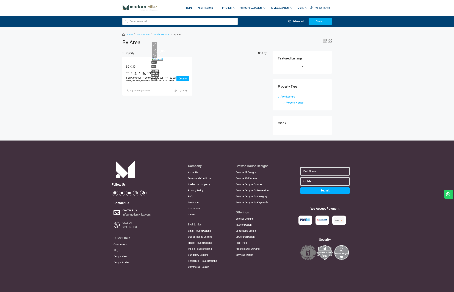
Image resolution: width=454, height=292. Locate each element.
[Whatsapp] (448, 194)
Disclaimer (193, 202)
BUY (154, 62)
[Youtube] (129, 193)
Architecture (143, 34)
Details (182, 78)
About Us (193, 172)
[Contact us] (117, 212)
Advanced (298, 21)
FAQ (190, 196)
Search (320, 21)
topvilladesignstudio (140, 90)
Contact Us (194, 208)
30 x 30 (130, 66)
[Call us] (117, 225)
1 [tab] (304, 68)
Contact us (130, 210)
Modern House (161, 34)
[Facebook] (115, 193)
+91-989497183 (322, 8)
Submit (325, 190)
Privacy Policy (195, 190)
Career (191, 214)
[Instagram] (136, 193)
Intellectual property (199, 184)
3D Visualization (280, 8)
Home (189, 8)
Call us (127, 222)
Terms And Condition (199, 178)
